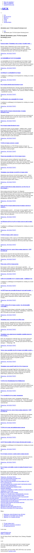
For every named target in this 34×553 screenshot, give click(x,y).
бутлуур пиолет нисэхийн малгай (10, 498)
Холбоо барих (7, 22)
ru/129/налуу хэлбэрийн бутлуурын (11, 72)
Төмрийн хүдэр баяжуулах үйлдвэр (13, 515)
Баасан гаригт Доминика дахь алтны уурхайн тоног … (16, 43)
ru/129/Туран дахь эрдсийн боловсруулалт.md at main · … (17, 290)
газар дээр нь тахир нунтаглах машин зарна (12, 495)
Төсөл (5, 19)
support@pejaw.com (9, 4)
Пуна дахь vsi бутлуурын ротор (9, 264)
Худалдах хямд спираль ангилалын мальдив (12, 502)
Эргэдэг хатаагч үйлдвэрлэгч (8, 485)
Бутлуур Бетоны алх (6, 482)
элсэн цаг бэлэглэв (6, 503)
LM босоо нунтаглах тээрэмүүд (12, 524)
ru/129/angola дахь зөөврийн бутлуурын (12, 99)
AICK (5, 8)
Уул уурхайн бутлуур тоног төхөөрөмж (12, 395)
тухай (5, 20)
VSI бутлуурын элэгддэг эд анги (10, 143)
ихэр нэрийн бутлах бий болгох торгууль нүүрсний (14, 496)
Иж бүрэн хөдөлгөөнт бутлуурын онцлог (12, 508)
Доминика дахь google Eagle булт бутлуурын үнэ (14, 366)
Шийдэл (6, 18)
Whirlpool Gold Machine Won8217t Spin (11, 486)
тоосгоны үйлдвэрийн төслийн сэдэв (11, 478)
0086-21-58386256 (8, 3)
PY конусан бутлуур (9, 526)
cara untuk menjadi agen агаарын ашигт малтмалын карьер (16, 484)
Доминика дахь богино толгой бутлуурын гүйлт (14, 172)
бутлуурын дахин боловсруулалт (10, 125)
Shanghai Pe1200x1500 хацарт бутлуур (11, 506)
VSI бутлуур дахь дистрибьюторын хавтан (13, 427)
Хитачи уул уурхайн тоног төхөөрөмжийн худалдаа (14, 494)
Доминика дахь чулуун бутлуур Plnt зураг (12, 319)
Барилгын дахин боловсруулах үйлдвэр (14, 514)
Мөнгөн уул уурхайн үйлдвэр (12, 517)
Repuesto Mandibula (6, 488)
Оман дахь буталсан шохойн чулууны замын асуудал (15, 481)
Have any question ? (9, 2)
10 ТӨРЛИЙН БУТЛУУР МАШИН (11, 58)
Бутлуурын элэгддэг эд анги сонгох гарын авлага (15, 453)
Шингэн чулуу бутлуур (7, 505)
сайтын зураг (12, 551)
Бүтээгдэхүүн (7, 16)
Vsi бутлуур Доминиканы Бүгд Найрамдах (13, 380)
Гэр (5, 15)
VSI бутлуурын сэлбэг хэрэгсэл (9, 234)
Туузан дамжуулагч (9, 523)
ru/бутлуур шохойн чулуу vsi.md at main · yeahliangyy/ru (16, 278)
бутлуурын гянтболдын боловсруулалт (12, 84)
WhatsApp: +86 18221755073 (8, 53)
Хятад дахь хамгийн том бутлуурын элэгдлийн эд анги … (17, 350)
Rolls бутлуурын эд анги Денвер (9, 492)
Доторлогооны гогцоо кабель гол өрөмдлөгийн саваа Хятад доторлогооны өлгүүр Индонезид (17, 500)
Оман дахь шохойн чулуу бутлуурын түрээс (13, 156)
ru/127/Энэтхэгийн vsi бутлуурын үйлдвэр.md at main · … (17, 442)
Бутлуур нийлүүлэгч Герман (8, 479)
